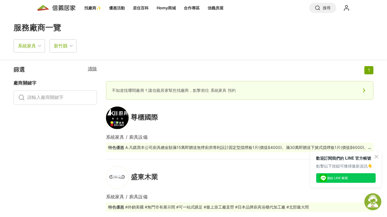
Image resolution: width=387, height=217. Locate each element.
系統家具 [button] (27, 46)
